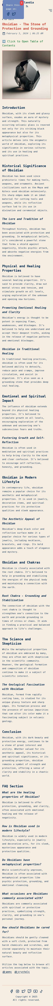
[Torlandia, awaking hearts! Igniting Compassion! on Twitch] (29, 991)
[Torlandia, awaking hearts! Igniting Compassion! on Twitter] (23, 991)
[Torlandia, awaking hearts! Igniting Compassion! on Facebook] (11, 991)
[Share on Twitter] (14, 14)
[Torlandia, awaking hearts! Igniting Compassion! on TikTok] (41, 991)
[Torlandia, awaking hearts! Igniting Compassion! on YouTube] (35, 991)
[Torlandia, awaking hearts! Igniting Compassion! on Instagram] (17, 991)
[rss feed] (27, 6)
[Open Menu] (50, 10)
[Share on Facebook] (9, 14)
